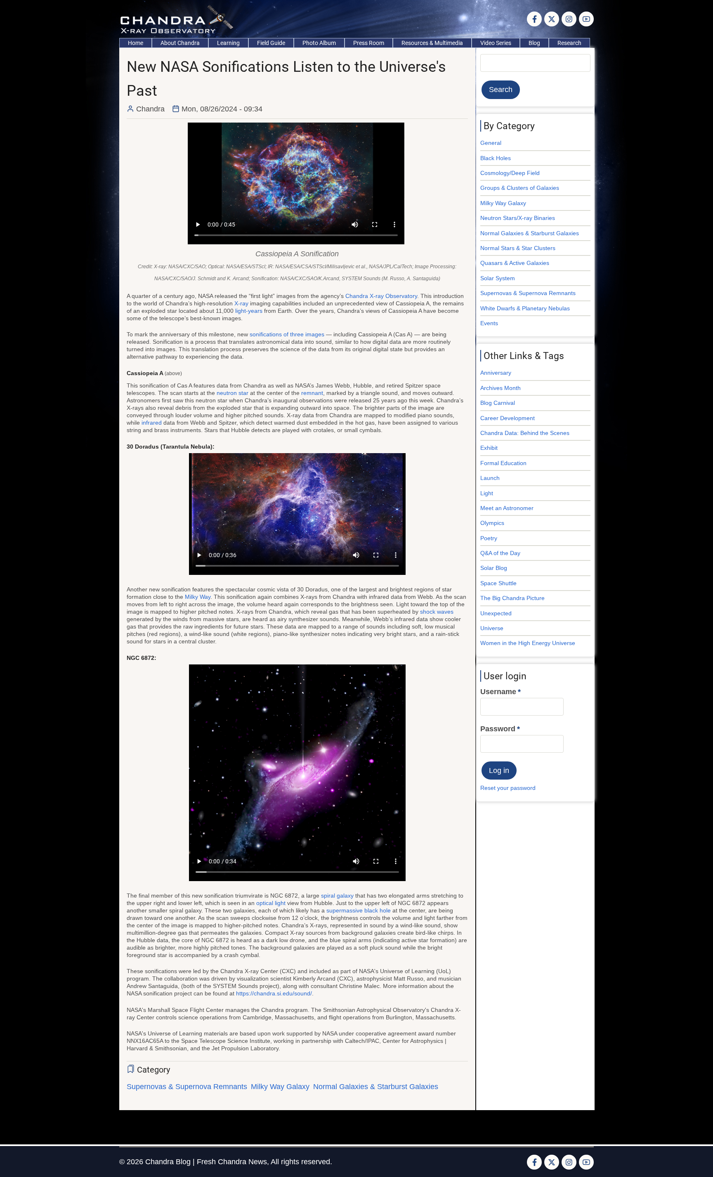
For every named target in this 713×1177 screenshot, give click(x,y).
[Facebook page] (534, 19)
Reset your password (508, 788)
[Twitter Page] (551, 19)
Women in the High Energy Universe (527, 643)
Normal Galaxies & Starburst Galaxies (375, 1086)
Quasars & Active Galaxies (514, 263)
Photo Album (319, 43)
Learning (228, 43)
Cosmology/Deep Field (510, 173)
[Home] (178, 18)
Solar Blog (493, 568)
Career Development (507, 418)
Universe (491, 628)
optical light (271, 903)
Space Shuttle (498, 583)
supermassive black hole (358, 910)
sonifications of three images (287, 334)
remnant (312, 393)
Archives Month (500, 388)
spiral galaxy (337, 895)
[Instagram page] (569, 19)
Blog (534, 43)
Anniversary (495, 372)
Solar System (497, 278)
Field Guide (271, 43)
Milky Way (197, 596)
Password (497, 729)
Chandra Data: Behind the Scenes (524, 433)
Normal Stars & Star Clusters (517, 248)
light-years (248, 310)
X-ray (241, 303)
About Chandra (180, 43)
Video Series (495, 43)
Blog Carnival (497, 402)
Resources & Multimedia (432, 43)
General (490, 142)
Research (569, 43)
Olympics (492, 523)
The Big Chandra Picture (512, 598)
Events (489, 323)
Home (135, 43)
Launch (490, 478)
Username (498, 692)
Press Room (368, 43)
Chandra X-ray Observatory (381, 296)
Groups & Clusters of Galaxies (519, 187)
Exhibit (489, 447)
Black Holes (495, 158)
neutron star (232, 393)
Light (486, 493)
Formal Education (503, 463)
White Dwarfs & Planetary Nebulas (525, 308)
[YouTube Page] (586, 19)
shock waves (436, 611)
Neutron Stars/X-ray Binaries (517, 218)
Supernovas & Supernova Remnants (187, 1086)
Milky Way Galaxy (280, 1086)
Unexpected (496, 613)
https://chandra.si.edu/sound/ (274, 993)
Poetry (488, 538)
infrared (152, 422)
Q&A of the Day (500, 553)
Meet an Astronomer (507, 508)
